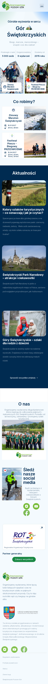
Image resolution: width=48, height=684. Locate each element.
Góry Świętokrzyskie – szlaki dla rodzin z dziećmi (22, 341)
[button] (42, 6)
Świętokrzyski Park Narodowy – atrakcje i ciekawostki (23, 276)
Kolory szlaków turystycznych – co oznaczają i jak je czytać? (23, 211)
